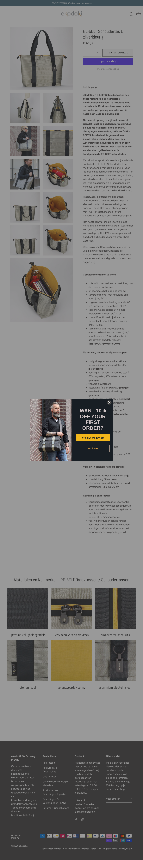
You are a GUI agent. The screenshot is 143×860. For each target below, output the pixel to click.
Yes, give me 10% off (93, 438)
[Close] (109, 402)
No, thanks (93, 448)
